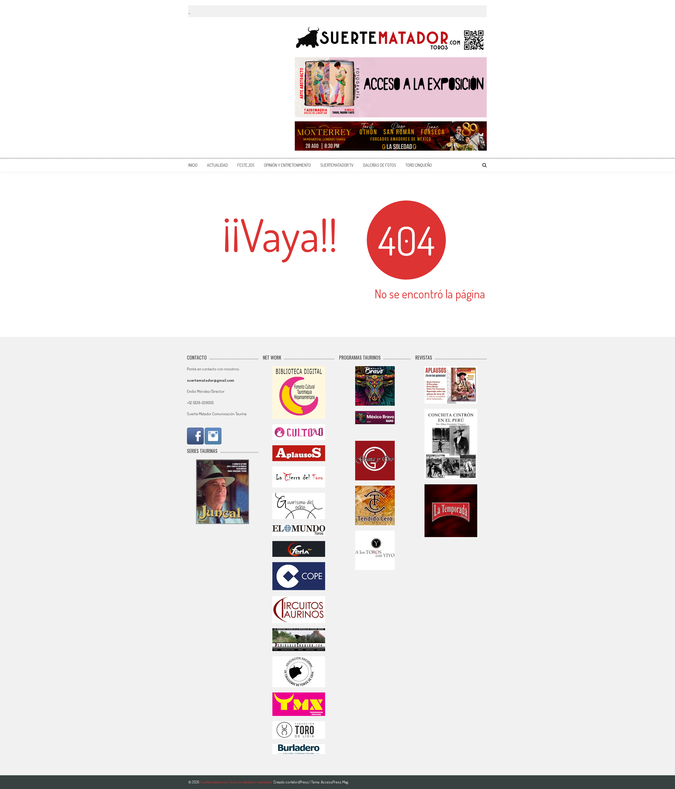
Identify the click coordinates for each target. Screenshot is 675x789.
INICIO (192, 165)
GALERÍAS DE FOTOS (379, 165)
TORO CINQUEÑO (419, 165)
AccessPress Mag (334, 782)
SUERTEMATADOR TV (337, 165)
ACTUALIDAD (217, 165)
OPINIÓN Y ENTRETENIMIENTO (287, 165)
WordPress (300, 782)
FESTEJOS (245, 165)
